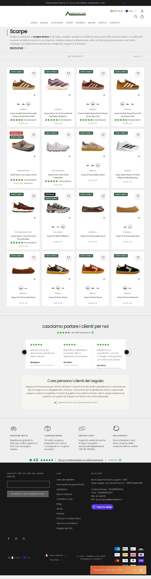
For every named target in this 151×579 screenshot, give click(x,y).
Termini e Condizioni (67, 523)
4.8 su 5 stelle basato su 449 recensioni (80, 460)
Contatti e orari (65, 499)
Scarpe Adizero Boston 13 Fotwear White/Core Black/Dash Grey (127, 176)
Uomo (34, 22)
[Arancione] (88, 165)
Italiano (54, 560)
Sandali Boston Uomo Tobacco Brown (23, 174)
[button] (123, 11)
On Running (58, 171)
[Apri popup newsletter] (135, 570)
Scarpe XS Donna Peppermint (127, 297)
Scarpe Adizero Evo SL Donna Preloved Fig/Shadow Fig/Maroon (58, 115)
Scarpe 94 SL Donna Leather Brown (93, 236)
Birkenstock (23, 171)
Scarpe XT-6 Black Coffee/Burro (58, 236)
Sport (69, 22)
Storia (60, 508)
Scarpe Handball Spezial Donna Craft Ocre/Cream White (128, 115)
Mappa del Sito (65, 528)
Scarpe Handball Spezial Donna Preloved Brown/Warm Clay (92, 115)
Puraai (93, 171)
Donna (44, 22)
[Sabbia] (130, 227)
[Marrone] (23, 104)
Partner (60, 513)
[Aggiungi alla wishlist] (33, 73)
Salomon (58, 232)
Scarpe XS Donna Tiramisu (58, 297)
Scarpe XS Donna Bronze (93, 297)
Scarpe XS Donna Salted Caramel (93, 174)
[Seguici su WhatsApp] (23, 538)
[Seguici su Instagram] (16, 538)
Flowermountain (23, 232)
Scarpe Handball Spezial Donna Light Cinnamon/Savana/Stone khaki (23, 115)
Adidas (23, 109)
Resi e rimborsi (64, 494)
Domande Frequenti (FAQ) (70, 484)
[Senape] (18, 104)
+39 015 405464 (87, 449)
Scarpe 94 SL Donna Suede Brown (23, 297)
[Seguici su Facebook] (8, 538)
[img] (63, 332)
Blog (59, 503)
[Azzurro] (58, 227)
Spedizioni (62, 489)
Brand (92, 22)
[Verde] (125, 288)
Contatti (115, 22)
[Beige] (98, 165)
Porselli (93, 232)
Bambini (80, 22)
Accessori (57, 22)
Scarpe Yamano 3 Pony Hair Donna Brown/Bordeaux (23, 237)
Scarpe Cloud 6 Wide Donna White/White (58, 176)
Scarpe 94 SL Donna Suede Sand (127, 236)
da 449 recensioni (80, 332)
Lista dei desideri (65, 479)
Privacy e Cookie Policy (69, 518)
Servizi (103, 22)
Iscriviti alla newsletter (27, 493)
